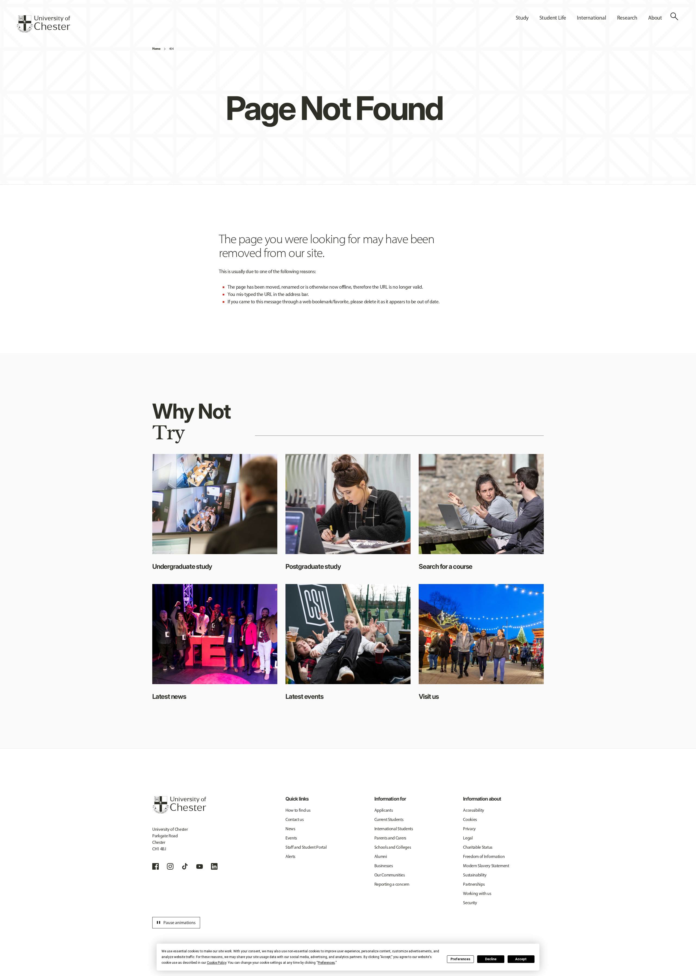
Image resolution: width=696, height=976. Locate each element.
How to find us (297, 810)
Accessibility (473, 810)
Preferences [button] (326, 963)
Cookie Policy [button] (216, 963)
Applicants (383, 810)
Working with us (477, 893)
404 (171, 49)
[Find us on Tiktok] (185, 866)
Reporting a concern (391, 884)
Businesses (383, 865)
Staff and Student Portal (306, 847)
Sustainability (475, 875)
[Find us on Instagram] (170, 866)
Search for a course (445, 566)
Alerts (290, 856)
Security (470, 902)
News (290, 828)
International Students (393, 828)
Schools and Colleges (392, 847)
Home (156, 49)
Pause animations (175, 922)
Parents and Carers (390, 838)
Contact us (294, 819)
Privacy (469, 828)
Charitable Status (477, 847)
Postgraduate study (313, 566)
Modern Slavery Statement (486, 865)
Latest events (304, 696)
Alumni (380, 856)
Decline (490, 959)
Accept (521, 959)
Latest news (169, 696)
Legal (468, 838)
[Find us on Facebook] (155, 866)
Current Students (388, 819)
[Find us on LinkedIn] (214, 866)
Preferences (460, 959)
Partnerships (473, 884)
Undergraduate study (182, 566)
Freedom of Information (484, 856)
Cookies (470, 819)
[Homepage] (43, 24)
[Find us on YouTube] (199, 866)
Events (291, 838)
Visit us (429, 696)
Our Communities (389, 875)
